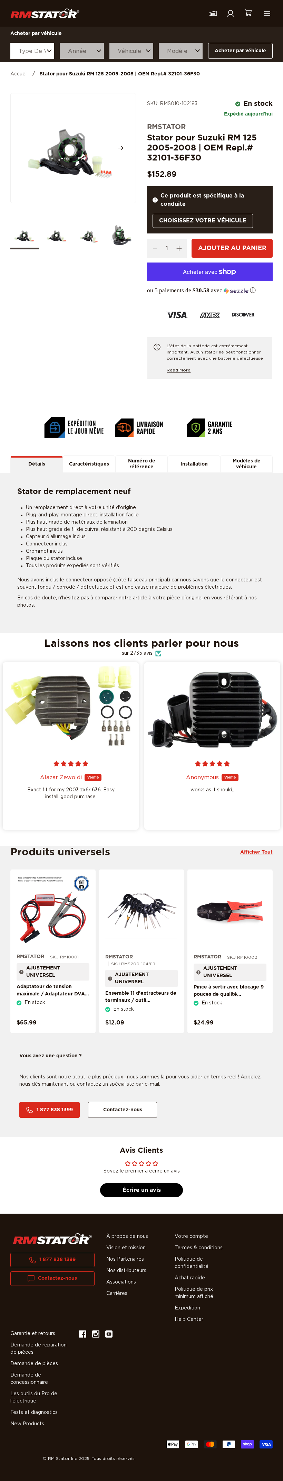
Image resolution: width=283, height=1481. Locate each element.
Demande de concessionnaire (29, 1379)
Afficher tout (256, 852)
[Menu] (267, 13)
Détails (36, 464)
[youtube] (109, 1335)
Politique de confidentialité (191, 1263)
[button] (210, 290)
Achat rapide (190, 1278)
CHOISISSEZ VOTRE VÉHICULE (202, 220)
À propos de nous (127, 1236)
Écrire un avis (142, 1190)
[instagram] (95, 1335)
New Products (27, 1424)
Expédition (187, 1308)
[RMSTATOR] (44, 13)
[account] (230, 13)
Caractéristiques (89, 464)
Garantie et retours (32, 1333)
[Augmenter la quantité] (179, 248)
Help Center (189, 1319)
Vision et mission (126, 1247)
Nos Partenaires (125, 1259)
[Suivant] (121, 148)
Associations (121, 1282)
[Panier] (247, 13)
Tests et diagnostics (34, 1412)
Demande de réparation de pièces (38, 1349)
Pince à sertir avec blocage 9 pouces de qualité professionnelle (229, 994)
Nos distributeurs (126, 1270)
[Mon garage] (213, 13)
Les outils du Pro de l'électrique (33, 1397)
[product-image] (53, 911)
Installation (194, 464)
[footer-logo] (52, 1238)
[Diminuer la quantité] (155, 248)
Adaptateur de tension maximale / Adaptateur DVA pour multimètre (51, 994)
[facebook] (82, 1335)
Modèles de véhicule (247, 464)
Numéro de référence (141, 464)
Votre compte (191, 1236)
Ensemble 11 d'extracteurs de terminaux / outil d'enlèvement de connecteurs (140, 1004)
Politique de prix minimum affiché (194, 1293)
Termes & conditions (199, 1247)
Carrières (116, 1293)
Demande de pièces (34, 1363)
